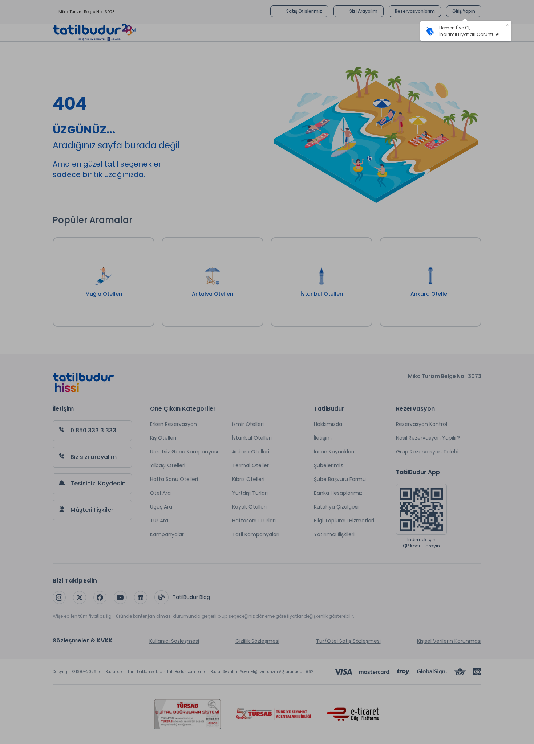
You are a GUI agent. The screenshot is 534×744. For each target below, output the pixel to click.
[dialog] (465, 31)
